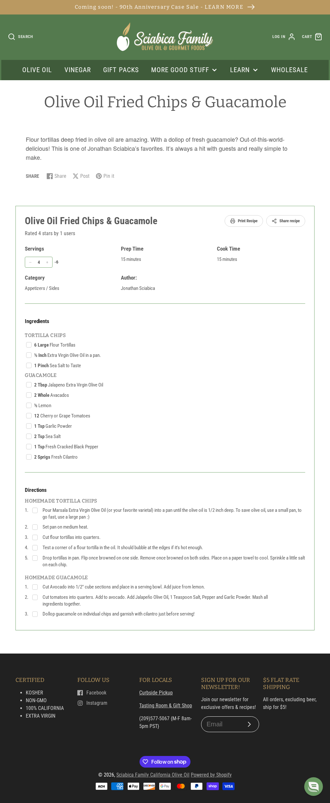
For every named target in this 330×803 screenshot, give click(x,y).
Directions (36, 490)
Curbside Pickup (156, 693)
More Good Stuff (180, 70)
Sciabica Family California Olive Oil (152, 775)
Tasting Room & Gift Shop (165, 706)
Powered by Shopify (211, 775)
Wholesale (289, 70)
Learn (240, 70)
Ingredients (37, 321)
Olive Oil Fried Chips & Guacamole (91, 220)
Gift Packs (121, 70)
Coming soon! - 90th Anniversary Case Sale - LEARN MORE (159, 7)
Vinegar (77, 70)
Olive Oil (37, 70)
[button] (313, 786)
